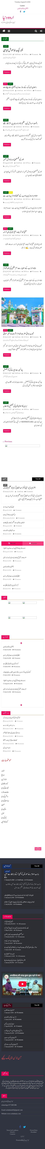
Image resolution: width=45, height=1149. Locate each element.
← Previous (7, 441)
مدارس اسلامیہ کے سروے (9, 725)
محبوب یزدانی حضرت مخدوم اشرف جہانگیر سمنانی (18, 334)
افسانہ (2, 771)
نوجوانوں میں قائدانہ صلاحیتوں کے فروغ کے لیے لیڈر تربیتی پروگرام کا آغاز (19, 902)
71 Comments (20, 937)
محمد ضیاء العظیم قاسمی (8, 94)
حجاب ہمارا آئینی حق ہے (9, 954)
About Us (12, 1132)
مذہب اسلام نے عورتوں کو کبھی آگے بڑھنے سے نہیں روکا (21, 876)
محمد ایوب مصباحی (23, 275)
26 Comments (22, 924)
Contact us (12, 1134)
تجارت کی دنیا (5, 788)
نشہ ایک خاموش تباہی (13, 50)
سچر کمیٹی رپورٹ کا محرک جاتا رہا (9, 514)
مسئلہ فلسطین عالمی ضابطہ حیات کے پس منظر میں (14, 934)
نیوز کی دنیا (4, 818)
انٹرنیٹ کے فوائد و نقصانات (10, 1017)
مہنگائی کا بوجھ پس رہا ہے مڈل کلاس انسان (11, 576)
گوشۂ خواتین (4, 822)
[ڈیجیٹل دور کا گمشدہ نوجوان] (22, 830)
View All (38, 479)
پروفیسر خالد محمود (7, 130)
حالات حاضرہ (5, 792)
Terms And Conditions (12, 1130)
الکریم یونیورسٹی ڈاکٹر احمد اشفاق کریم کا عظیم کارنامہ (19, 488)
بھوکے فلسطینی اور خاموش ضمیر (13, 160)
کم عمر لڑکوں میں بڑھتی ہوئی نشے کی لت (10, 585)
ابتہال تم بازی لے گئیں (9, 1024)
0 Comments (35, 54)
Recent (12, 543)
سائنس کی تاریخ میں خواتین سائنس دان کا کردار (13, 1031)
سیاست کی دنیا (5, 801)
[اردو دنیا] (3, 31)
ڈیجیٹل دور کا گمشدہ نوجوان (23, 8)
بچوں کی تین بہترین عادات (8, 507)
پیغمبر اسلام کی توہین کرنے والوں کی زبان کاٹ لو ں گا (15, 960)
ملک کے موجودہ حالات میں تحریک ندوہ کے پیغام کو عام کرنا (16, 928)
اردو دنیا (8, 18)
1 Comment (18, 510)
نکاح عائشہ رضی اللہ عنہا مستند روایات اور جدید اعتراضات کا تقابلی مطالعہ (18, 895)
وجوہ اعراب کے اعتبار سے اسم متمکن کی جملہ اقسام (19, 268)
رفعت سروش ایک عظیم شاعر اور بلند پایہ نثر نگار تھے (20, 123)
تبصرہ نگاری (4, 784)
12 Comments (21, 956)
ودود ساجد (15, 376)
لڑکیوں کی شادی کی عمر (8, 921)
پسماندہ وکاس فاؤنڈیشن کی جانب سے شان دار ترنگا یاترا (14, 548)
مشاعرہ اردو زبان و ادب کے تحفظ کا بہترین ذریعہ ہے (20, 196)
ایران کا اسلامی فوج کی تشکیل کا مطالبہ (15, 406)
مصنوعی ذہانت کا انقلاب (9, 1010)
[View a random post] (41, 31)
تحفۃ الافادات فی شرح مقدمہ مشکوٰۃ (10, 740)
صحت (5, 485)
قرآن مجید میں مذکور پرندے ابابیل (11, 1044)
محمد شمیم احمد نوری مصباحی (7, 340)
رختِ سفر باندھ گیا (6, 748)
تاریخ (5, 84)
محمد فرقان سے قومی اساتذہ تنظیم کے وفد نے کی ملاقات (14, 522)
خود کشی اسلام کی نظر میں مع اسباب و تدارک (11, 718)
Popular (34, 543)
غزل (11, 192)
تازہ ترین (4, 779)
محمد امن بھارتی (26, 1140)
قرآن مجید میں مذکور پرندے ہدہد (10, 1037)
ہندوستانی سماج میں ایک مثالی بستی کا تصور (11, 733)
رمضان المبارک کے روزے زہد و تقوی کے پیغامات (20, 87)
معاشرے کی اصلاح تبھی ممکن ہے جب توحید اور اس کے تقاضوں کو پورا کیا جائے (20, 947)
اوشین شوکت (13, 58)
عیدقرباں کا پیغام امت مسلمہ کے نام (12, 941)
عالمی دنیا (5, 46)
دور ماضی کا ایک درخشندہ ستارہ (9, 530)
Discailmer (34, 1132)
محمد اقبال (6, 166)
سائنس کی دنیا (4, 796)
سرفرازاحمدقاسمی (8, 413)
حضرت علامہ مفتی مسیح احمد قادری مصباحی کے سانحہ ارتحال (14, 557)
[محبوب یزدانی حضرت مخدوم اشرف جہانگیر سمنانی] (22, 299)
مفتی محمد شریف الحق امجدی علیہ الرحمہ (15, 232)
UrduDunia (17, 54)
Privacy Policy (34, 1130)
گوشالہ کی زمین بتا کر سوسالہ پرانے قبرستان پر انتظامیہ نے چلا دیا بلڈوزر (17, 664)
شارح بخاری (18, 239)
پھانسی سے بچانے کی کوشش (13, 370)
